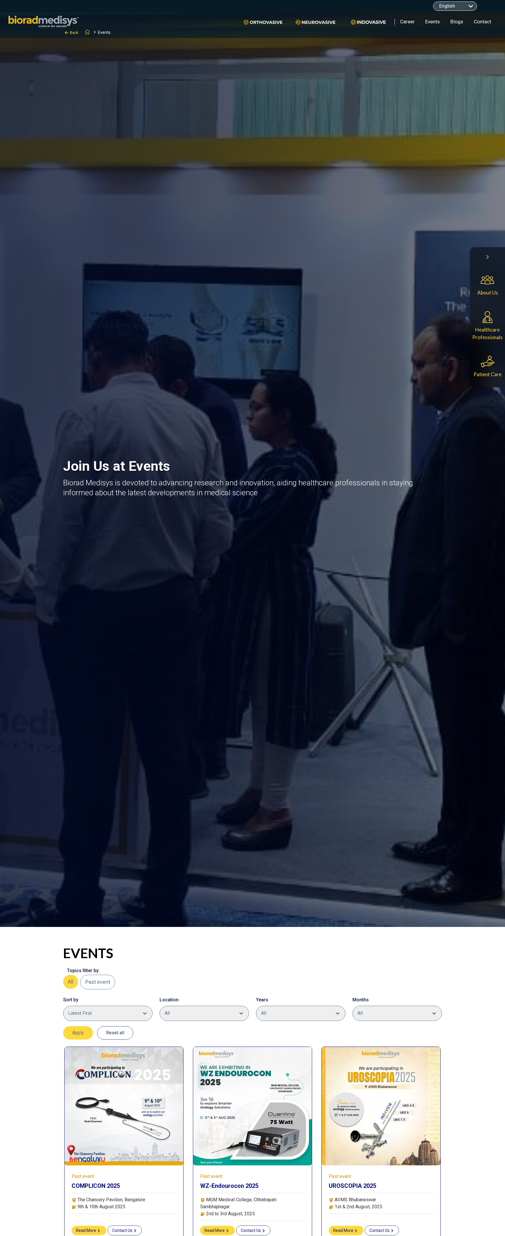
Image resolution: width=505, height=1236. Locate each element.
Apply (78, 1032)
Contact (482, 22)
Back (74, 32)
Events (432, 22)
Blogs (456, 22)
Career (407, 22)
